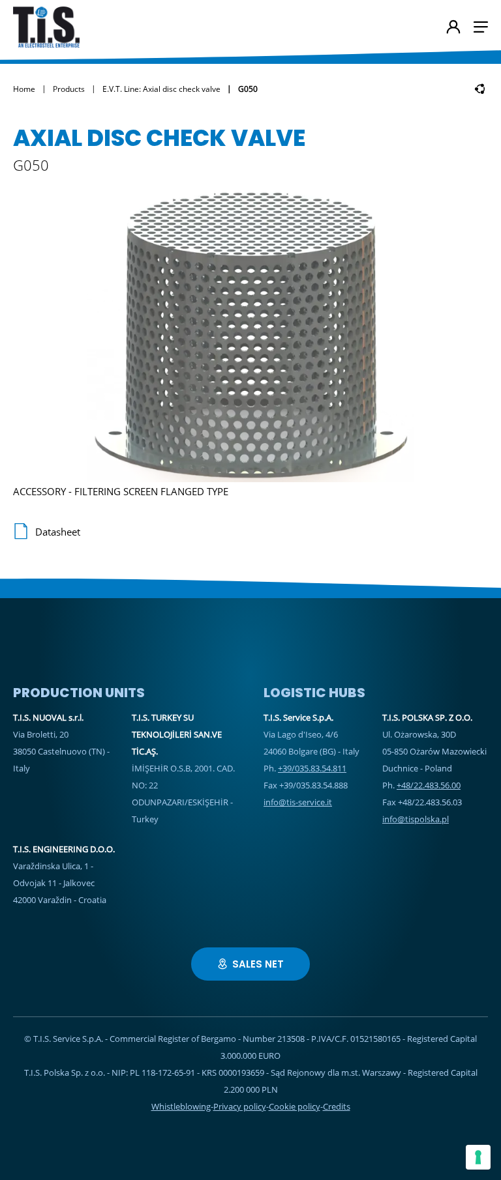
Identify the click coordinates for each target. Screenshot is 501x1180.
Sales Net (258, 964)
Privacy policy (239, 1106)
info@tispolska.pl (415, 819)
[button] (481, 27)
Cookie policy (294, 1106)
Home (24, 88)
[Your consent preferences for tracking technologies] (478, 1157)
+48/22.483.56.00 (429, 785)
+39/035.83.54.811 (312, 768)
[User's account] (453, 28)
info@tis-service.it (298, 802)
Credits (336, 1106)
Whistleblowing (181, 1106)
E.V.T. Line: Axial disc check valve (161, 88)
